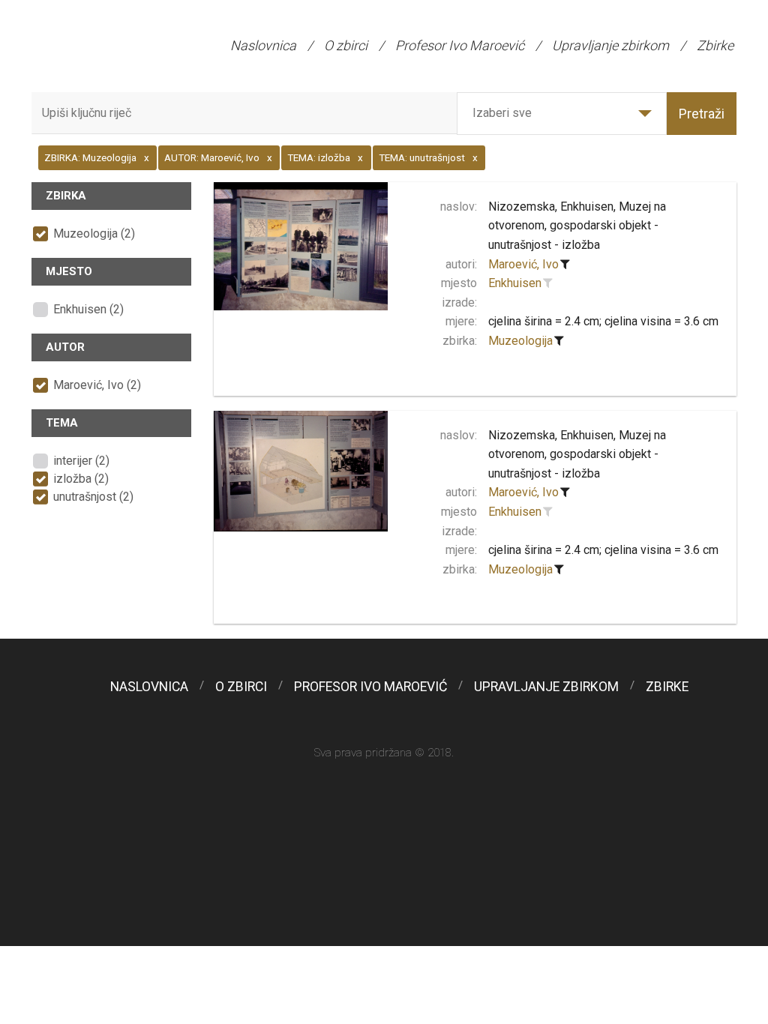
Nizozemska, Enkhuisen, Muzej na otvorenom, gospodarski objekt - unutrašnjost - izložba (577, 225)
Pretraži (701, 113)
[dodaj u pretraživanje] (548, 283)
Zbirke (715, 45)
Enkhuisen (515, 283)
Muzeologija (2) (94, 233)
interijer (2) (81, 461)
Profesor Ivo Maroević (459, 45)
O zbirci (346, 45)
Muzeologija (520, 341)
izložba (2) (81, 479)
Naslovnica (263, 45)
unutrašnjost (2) (93, 497)
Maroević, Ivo (523, 264)
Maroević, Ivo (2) (97, 385)
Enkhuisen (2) (88, 309)
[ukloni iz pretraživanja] (565, 264)
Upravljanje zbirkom (610, 45)
